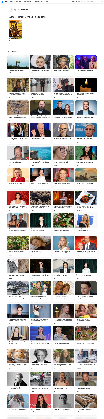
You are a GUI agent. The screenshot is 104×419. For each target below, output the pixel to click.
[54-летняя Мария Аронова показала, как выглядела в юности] (18, 382)
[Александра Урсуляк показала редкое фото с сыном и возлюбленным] (63, 269)
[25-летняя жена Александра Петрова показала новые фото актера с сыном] (18, 224)
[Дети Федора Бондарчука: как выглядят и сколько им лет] (63, 133)
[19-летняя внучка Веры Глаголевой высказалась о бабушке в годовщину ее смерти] (86, 314)
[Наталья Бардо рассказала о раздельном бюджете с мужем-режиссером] (40, 291)
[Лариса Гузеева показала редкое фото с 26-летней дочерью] (18, 133)
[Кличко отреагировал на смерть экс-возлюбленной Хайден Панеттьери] (86, 246)
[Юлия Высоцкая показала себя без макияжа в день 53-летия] (63, 246)
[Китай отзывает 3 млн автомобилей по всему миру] (18, 291)
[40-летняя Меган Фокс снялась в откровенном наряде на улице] (86, 156)
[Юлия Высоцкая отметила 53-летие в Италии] (18, 337)
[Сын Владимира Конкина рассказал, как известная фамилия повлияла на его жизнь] (40, 133)
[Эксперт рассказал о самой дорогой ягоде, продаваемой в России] (63, 224)
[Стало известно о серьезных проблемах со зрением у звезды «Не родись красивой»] (63, 178)
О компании (6, 418)
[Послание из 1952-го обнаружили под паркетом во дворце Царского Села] (18, 111)
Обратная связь (98, 418)
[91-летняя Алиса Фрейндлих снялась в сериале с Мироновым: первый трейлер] (18, 88)
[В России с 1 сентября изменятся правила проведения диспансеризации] (86, 359)
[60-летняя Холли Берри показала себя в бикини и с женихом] (18, 404)
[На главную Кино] (5, 1)
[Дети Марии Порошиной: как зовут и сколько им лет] (63, 65)
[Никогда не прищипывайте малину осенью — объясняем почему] (18, 246)
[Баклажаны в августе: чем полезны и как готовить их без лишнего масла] (86, 201)
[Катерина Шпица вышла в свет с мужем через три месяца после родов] (40, 178)
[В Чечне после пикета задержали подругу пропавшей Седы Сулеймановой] (63, 156)
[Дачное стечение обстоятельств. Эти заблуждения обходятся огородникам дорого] (86, 337)
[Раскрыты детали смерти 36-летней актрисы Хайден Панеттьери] (18, 178)
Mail (2, 418)
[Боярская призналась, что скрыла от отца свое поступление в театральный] (40, 224)
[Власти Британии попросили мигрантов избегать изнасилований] (86, 178)
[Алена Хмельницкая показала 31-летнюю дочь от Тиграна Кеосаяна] (63, 404)
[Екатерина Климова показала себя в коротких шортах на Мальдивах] (40, 314)
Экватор (11, 41)
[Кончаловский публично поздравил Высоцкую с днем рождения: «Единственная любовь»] (63, 291)
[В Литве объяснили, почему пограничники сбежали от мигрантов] (18, 65)
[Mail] (2, 1)
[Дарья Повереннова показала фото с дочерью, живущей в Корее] (86, 269)
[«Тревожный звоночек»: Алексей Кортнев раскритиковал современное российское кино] (86, 382)
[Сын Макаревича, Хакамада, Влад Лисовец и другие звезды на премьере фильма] (40, 269)
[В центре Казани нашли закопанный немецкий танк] (18, 269)
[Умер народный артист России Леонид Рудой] (86, 88)
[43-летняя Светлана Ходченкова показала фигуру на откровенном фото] (63, 314)
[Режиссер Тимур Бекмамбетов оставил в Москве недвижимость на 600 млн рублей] (40, 111)
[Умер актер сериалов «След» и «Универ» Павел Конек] (86, 291)
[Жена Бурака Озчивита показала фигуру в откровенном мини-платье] (63, 201)
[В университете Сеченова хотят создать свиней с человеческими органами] (86, 404)
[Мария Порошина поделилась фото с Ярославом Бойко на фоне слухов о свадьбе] (86, 65)
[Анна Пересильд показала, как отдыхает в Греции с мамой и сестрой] (63, 359)
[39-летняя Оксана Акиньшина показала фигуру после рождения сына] (63, 382)
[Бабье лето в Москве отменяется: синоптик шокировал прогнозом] (40, 88)
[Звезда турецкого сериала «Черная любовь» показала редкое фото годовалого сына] (40, 404)
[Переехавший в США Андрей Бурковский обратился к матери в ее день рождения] (86, 111)
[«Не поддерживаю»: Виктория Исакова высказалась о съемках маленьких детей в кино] (18, 314)
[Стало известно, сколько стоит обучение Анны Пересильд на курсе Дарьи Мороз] (40, 337)
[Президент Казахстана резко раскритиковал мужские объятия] (86, 133)
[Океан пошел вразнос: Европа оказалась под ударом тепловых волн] (40, 156)
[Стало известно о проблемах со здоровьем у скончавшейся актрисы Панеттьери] (40, 65)
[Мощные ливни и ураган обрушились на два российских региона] (40, 382)
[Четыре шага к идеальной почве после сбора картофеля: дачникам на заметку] (40, 201)
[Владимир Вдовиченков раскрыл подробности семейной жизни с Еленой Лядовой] (63, 111)
